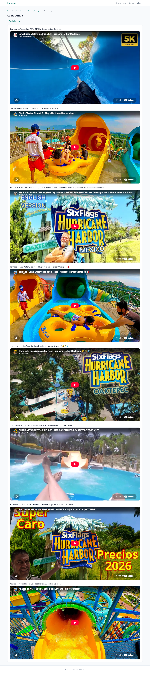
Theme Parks (121, 3)
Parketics (11, 3)
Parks (9, 11)
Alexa (139, 3)
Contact (131, 3)
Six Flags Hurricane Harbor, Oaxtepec (27, 11)
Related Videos (14, 21)
